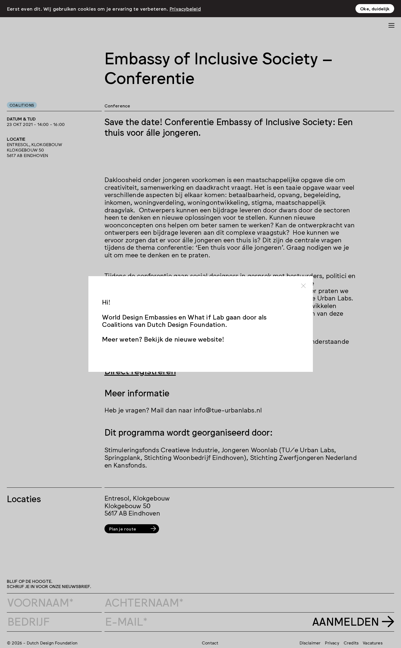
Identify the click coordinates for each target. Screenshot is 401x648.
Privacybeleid (185, 8)
